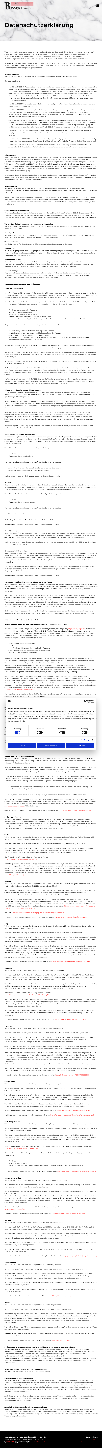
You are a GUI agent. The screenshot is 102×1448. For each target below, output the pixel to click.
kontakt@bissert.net (37, 1442)
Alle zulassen (80, 746)
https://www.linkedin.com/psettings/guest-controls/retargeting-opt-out (38, 913)
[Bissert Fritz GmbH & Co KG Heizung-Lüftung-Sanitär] (18, 5)
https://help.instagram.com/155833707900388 (72, 1075)
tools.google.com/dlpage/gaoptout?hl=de (19, 689)
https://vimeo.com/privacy (61, 1296)
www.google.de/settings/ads (14, 1209)
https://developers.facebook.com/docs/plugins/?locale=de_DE (26, 995)
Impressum (93, 1439)
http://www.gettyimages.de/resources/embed (21, 1148)
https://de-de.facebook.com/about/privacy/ (70, 1019)
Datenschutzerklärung (89, 1442)
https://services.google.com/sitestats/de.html (76, 810)
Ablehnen (22, 746)
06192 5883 (10, 1442)
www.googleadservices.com (15, 806)
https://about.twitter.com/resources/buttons (20, 859)
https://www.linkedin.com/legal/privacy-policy (71, 917)
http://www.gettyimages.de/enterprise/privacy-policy (76, 1171)
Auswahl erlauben (51, 746)
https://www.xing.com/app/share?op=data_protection (70, 962)
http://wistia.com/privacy (61, 1340)
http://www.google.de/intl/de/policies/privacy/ (73, 1110)
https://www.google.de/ (76, 629)
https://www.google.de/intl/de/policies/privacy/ (69, 1214)
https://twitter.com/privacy (19, 875)
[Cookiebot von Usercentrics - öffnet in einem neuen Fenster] (85, 701)
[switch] (40, 732)
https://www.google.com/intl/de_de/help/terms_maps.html (72, 1115)
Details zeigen (85, 740)
